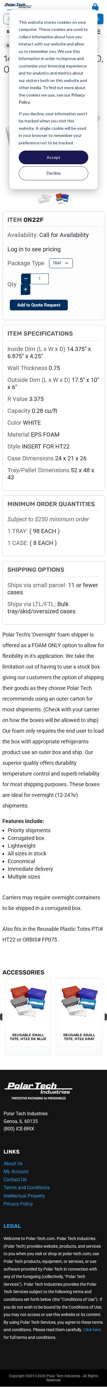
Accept (53, 157)
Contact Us (15, 1179)
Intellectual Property (24, 1196)
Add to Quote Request (38, 305)
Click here (92, 1329)
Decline (54, 173)
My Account (16, 1171)
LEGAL (12, 1226)
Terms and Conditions (27, 1187)
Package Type (25, 263)
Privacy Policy (18, 1204)
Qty (11, 284)
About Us (13, 1163)
